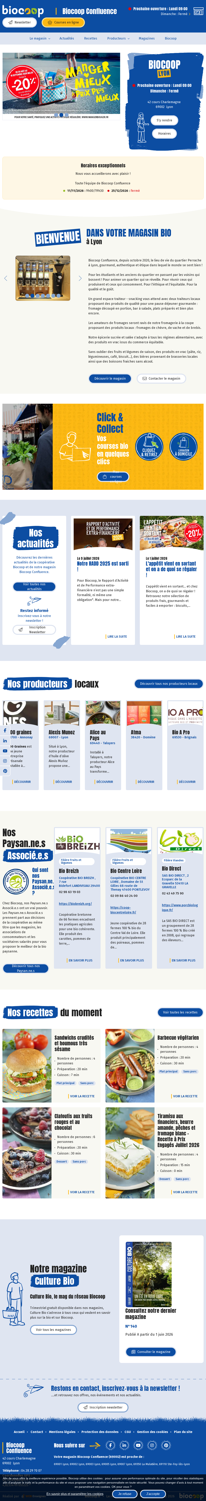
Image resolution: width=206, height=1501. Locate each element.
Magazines (147, 38)
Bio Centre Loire (126, 871)
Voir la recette (82, 1096)
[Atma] (144, 714)
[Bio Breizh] (77, 842)
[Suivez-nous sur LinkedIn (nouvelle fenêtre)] (5, 741)
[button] (5, 86)
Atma (136, 732)
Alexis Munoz (62, 732)
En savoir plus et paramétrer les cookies (74, 1494)
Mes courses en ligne (116, 477)
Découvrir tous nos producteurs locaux (169, 684)
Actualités (67, 38)
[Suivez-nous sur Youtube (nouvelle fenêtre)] (5, 751)
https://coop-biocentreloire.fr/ (123, 910)
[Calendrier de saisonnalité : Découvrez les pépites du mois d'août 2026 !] (61, 86)
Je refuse (124, 1494)
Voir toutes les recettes (180, 1012)
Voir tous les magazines (53, 1330)
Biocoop (171, 38)
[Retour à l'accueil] (23, 11)
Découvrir (23, 782)
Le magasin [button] (38, 38)
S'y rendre (164, 120)
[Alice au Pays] (103, 714)
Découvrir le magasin (110, 378)
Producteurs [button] (116, 38)
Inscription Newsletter (37, 629)
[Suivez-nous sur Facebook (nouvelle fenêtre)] (5, 731)
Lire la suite (118, 636)
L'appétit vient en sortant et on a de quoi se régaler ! (171, 569)
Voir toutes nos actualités (34, 586)
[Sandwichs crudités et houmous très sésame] (27, 1066)
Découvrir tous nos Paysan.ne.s (26, 968)
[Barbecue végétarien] (129, 1066)
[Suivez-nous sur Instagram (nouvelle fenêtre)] (5, 761)
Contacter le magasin (164, 378)
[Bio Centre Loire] (128, 842)
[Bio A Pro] (185, 714)
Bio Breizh (69, 871)
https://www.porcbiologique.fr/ (180, 907)
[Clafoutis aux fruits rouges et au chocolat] (27, 1152)
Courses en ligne (66, 22)
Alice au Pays (103, 735)
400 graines (19, 732)
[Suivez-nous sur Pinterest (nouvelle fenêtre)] (5, 771)
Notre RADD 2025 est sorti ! (103, 566)
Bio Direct (171, 869)
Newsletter (22, 22)
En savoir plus (81, 960)
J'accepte (153, 1494)
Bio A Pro (181, 732)
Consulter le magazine (153, 1353)
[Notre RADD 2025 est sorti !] (103, 534)
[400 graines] (20, 714)
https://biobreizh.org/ (75, 904)
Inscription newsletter (106, 1407)
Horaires (164, 133)
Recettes (90, 38)
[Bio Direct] (180, 842)
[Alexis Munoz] (62, 714)
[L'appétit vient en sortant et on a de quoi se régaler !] (172, 534)
